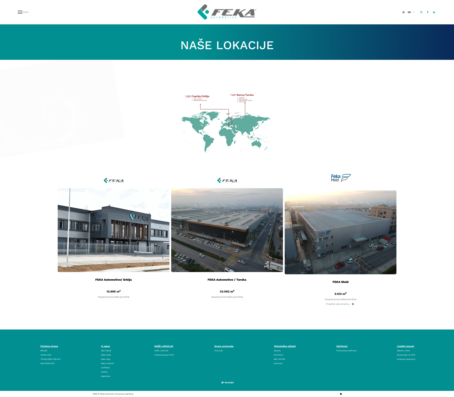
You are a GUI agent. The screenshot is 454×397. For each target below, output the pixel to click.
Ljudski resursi (405, 346)
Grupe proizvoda (223, 346)
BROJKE (43, 351)
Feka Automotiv (107, 394)
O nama (105, 346)
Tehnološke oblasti (285, 346)
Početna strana (49, 346)
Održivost (342, 346)
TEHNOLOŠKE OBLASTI (50, 359)
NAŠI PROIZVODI (47, 363)
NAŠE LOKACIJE (163, 346)
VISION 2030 (45, 355)
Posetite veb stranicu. (338, 304)
